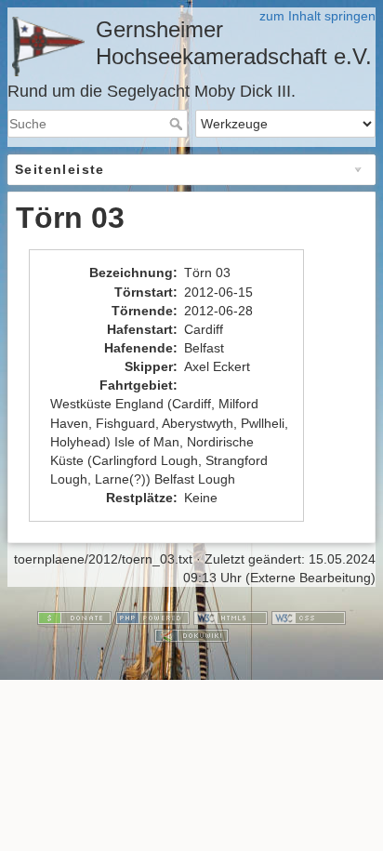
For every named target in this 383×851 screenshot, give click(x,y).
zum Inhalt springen (317, 15)
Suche (178, 123)
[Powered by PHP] (152, 616)
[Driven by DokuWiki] (191, 634)
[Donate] (74, 616)
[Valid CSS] (308, 616)
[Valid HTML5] (230, 616)
